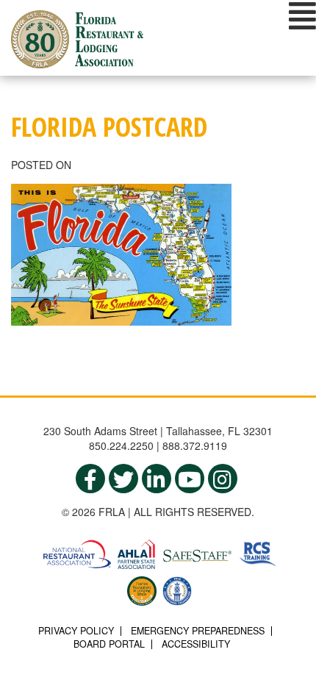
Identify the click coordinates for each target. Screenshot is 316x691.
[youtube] (189, 478)
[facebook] (90, 478)
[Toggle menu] (302, 15)
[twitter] (123, 478)
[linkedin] (156, 478)
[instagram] (222, 478)
